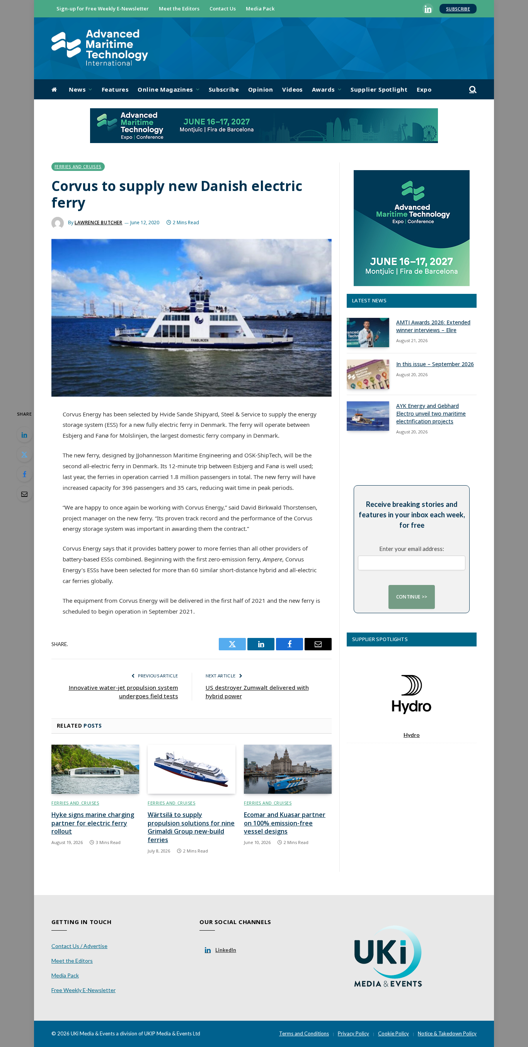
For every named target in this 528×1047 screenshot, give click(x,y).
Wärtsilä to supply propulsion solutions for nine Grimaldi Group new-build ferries (191, 827)
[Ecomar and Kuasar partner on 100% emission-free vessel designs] (288, 769)
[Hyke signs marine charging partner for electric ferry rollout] (95, 769)
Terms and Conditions (304, 1033)
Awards (323, 89)
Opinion (260, 89)
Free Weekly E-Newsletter (83, 990)
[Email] (24, 493)
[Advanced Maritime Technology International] (99, 49)
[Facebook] (24, 474)
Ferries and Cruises (78, 166)
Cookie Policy (393, 1033)
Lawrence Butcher (99, 222)
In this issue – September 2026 (435, 364)
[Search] (472, 89)
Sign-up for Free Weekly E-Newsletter (102, 8)
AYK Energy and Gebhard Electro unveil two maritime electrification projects (431, 413)
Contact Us (222, 8)
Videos (292, 89)
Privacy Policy (353, 1033)
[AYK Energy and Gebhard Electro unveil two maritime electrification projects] (368, 416)
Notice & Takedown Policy (447, 1033)
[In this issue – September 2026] (368, 374)
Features (115, 89)
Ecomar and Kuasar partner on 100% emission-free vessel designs (284, 823)
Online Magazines (165, 89)
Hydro (412, 735)
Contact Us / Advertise (79, 946)
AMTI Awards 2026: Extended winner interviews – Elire (433, 326)
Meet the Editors (179, 8)
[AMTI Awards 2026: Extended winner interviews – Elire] (368, 332)
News (77, 89)
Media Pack (260, 8)
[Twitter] (24, 454)
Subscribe (458, 9)
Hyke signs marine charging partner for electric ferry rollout (92, 823)
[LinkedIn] (24, 434)
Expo (424, 89)
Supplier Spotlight (379, 89)
